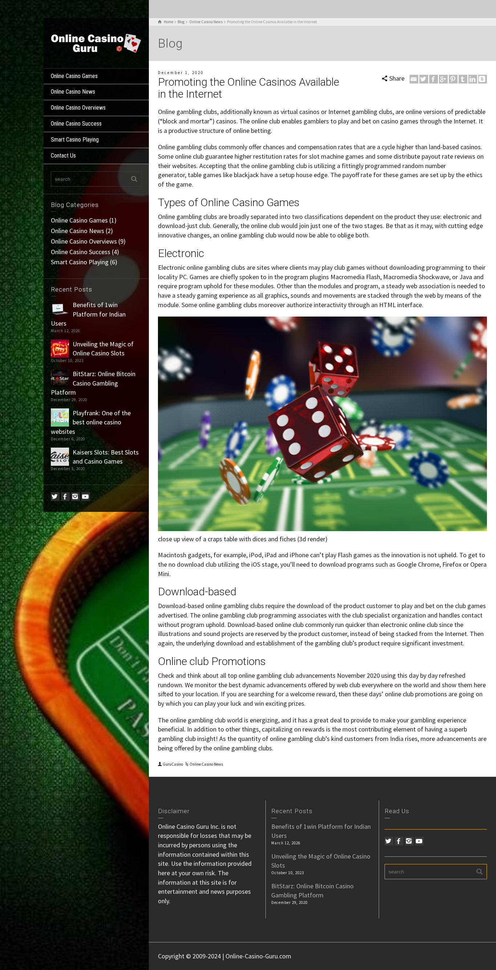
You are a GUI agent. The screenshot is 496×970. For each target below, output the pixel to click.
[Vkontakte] (482, 79)
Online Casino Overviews (78, 107)
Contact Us (63, 155)
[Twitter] (55, 496)
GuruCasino (173, 764)
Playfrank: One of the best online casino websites (91, 422)
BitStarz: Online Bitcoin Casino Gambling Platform (93, 383)
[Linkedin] (472, 79)
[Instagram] (75, 496)
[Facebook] (65, 496)
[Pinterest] (453, 79)
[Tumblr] (463, 79)
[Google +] (443, 79)
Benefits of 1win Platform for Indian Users (88, 314)
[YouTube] (85, 496)
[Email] (414, 79)
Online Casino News (73, 91)
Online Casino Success (76, 123)
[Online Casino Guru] (96, 42)
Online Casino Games (74, 76)
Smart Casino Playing (75, 139)
